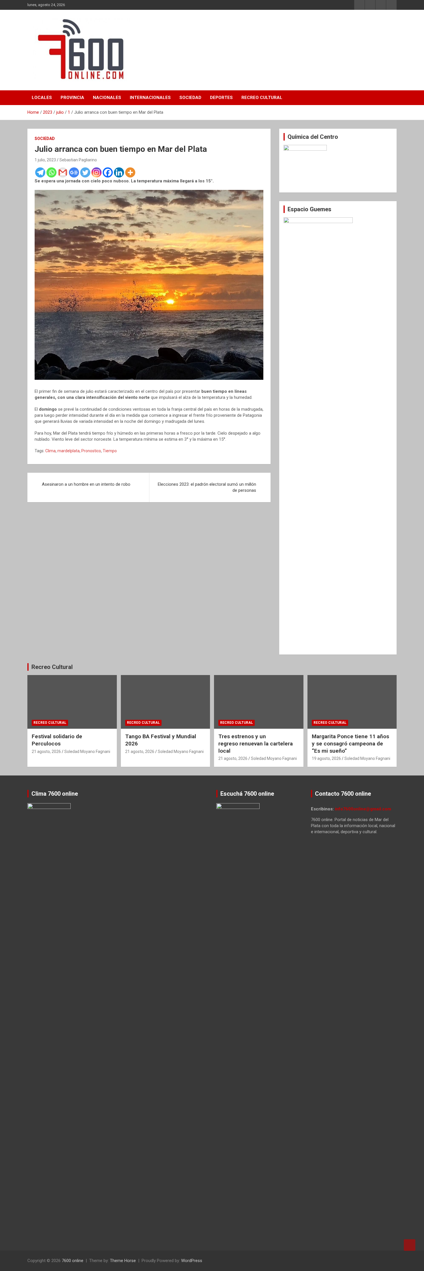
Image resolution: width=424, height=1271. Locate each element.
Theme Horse (123, 1260)
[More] (130, 172)
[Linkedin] (119, 172)
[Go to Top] (409, 1245)
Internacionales (150, 97)
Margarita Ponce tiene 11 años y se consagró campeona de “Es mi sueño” (350, 743)
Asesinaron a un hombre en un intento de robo (86, 484)
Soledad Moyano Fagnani (87, 751)
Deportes (221, 97)
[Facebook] (108, 172)
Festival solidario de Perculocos (57, 740)
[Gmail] (63, 172)
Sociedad (190, 97)
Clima (50, 450)
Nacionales (107, 97)
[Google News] (74, 172)
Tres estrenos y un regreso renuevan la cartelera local (255, 743)
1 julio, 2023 (45, 160)
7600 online (72, 1260)
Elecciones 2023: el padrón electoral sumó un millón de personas (207, 487)
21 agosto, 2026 (46, 751)
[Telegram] (40, 172)
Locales (42, 97)
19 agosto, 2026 (326, 758)
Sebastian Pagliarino (78, 160)
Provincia (72, 97)
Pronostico (91, 450)
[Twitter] (85, 172)
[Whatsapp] (51, 172)
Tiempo (110, 450)
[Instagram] (96, 172)
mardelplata (68, 450)
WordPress (191, 1260)
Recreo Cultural (261, 97)
